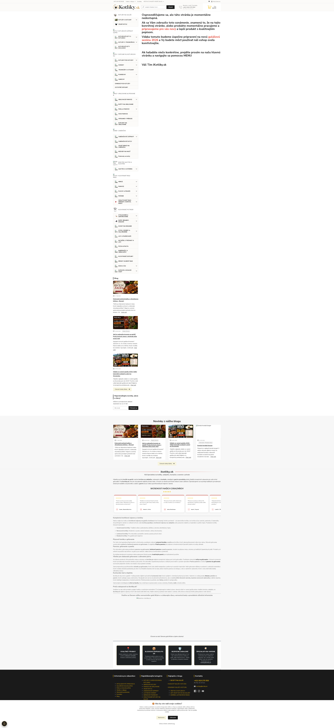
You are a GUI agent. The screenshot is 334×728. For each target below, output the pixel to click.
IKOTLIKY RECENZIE (119, 1)
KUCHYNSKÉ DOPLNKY (125, 256)
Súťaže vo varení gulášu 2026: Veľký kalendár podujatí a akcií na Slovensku (125, 374)
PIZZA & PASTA (123, 246)
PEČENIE (121, 196)
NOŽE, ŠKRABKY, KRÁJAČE (123, 221)
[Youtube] (204, 691)
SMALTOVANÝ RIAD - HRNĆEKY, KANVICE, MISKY (125, 201)
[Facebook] (196, 691)
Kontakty (139, 1)
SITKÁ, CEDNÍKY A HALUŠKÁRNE (124, 231)
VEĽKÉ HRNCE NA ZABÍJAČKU (124, 146)
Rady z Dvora (126, 331)
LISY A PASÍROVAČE (124, 236)
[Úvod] (126, 7)
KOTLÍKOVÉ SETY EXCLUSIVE (124, 47)
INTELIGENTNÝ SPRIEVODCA (126, 684)
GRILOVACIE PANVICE (125, 99)
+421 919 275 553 (189, 7)
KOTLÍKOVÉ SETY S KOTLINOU (124, 37)
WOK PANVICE (123, 114)
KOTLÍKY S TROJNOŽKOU (126, 42)
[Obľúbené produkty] (209, 1)
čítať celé (124, 312)
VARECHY (121, 79)
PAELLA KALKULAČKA (124, 688)
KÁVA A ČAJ (122, 266)
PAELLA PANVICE (123, 109)
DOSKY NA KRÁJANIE (125, 226)
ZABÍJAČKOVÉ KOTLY (125, 141)
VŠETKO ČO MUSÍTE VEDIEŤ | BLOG (153, 1)
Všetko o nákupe (130, 1)
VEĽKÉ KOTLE (122, 24)
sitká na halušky (134, 583)
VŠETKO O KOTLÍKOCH (177, 691)
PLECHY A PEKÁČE (124, 191)
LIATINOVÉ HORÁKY (150, 693)
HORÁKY (121, 65)
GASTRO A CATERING (125, 169)
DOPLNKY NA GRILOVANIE (122, 123)
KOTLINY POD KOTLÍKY (125, 60)
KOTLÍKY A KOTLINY (124, 20)
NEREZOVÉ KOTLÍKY (150, 684)
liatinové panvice (155, 549)
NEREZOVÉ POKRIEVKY (151, 695)
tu (174, 724)
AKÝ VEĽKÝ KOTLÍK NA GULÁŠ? (180, 693)
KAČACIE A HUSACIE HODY (124, 271)
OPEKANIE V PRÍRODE (125, 118)
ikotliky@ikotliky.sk (201, 686)
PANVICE (121, 186)
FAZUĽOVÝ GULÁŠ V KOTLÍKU (177, 684)
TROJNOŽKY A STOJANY (126, 70)
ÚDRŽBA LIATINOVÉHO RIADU (180, 695)
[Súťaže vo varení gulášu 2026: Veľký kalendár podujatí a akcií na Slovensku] (125, 360)
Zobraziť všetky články (121, 389)
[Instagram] (200, 691)
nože (174, 583)
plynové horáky (161, 542)
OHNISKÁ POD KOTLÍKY (122, 83)
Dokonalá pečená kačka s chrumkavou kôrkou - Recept (125, 300)
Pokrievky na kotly (124, 156)
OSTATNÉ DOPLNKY (121, 87)
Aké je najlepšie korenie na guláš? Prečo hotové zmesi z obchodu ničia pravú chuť (125, 336)
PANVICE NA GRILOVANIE (151, 687)
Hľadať (170, 7)
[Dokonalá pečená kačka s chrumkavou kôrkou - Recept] (125, 288)
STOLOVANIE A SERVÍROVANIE (123, 215)
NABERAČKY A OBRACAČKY (123, 251)
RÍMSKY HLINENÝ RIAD (125, 261)
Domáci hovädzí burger (204, 445)
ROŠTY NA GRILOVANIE (125, 104)
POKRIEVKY (122, 74)
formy (161, 580)
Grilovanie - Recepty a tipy (205, 442)
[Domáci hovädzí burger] (208, 431)
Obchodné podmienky (123, 692)
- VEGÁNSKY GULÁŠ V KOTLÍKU (177, 687)
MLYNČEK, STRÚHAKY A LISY (126, 241)
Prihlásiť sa (133, 408)
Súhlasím (173, 718)
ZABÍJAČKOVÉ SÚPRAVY (126, 136)
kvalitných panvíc (158, 554)
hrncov (207, 576)
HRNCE (120, 181)
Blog (118, 696)
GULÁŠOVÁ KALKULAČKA (125, 686)
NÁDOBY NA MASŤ (124, 151)
